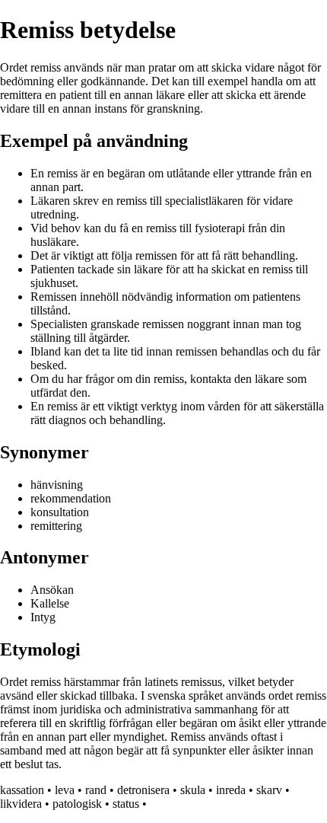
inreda (231, 789)
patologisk (77, 803)
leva (65, 789)
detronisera (143, 789)
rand (95, 789)
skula (192, 789)
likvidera (21, 803)
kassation (22, 789)
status (126, 803)
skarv (269, 789)
